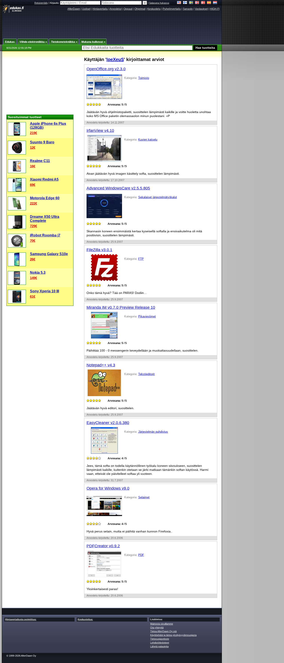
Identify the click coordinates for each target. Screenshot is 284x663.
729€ (33, 226)
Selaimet (144, 497)
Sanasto (188, 8)
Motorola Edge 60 (44, 198)
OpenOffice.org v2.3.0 (106, 69)
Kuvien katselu (147, 139)
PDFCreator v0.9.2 (103, 546)
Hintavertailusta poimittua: (20, 619)
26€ (32, 259)
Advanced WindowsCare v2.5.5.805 (118, 188)
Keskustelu (154, 8)
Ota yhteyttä (157, 627)
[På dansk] (203, 3)
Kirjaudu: (55, 3)
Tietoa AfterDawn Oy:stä (163, 631)
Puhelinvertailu (172, 8)
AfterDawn (73, 8)
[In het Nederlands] (215, 3)
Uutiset (86, 8)
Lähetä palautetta (159, 646)
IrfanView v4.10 (100, 130)
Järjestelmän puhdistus (153, 431)
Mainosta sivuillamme (161, 623)
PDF (141, 555)
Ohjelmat (139, 8)
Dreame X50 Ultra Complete (44, 219)
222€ (33, 203)
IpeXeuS (115, 59)
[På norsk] (197, 3)
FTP (141, 258)
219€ (33, 133)
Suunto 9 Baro (42, 142)
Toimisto (143, 78)
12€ (32, 147)
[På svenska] (191, 3)
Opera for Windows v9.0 (108, 488)
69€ (32, 185)
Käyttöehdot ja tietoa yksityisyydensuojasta (173, 635)
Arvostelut (116, 8)
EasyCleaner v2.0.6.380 (108, 422)
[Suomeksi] (185, 3)
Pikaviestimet (147, 316)
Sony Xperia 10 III (44, 291)
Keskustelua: (85, 619)
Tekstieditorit (146, 374)
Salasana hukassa (159, 3)
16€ (32, 166)
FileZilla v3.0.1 (99, 250)
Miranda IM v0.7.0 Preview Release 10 (121, 307)
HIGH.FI (214, 8)
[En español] (209, 3)
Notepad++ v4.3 (101, 365)
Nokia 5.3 (37, 272)
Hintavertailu (100, 8)
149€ (33, 278)
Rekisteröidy (41, 3)
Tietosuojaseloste (159, 639)
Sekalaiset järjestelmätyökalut (157, 197)
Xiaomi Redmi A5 (44, 179)
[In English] (179, 3)
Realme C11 (40, 161)
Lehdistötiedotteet (159, 642)
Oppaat (128, 8)
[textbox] (137, 47)
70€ (32, 241)
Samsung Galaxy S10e (49, 254)
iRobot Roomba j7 (45, 235)
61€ (32, 296)
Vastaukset (201, 8)
